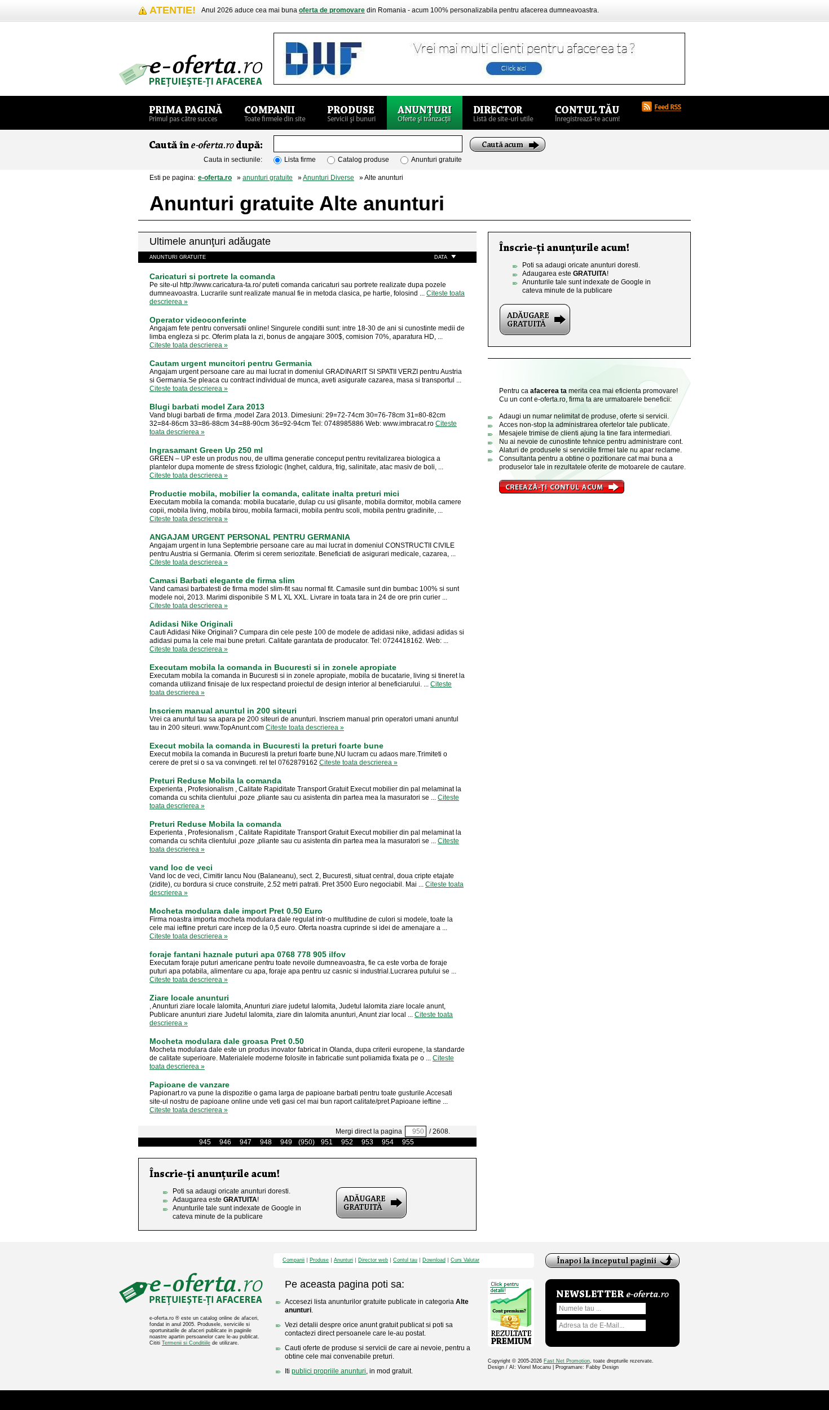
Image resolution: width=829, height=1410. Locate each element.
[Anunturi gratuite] (424, 113)
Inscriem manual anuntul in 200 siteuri (223, 710)
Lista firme (300, 160)
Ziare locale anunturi (189, 997)
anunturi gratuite (267, 178)
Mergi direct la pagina (369, 1131)
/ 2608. (439, 1131)
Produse (319, 1260)
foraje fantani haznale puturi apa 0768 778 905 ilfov (247, 954)
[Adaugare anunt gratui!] (371, 1202)
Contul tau (405, 1260)
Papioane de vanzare (189, 1084)
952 (347, 1142)
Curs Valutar (465, 1260)
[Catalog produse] (351, 113)
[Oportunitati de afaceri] (185, 113)
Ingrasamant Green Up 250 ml (206, 450)
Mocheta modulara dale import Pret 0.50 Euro (236, 910)
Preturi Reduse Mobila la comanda (215, 780)
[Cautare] (507, 144)
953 (367, 1142)
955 (408, 1142)
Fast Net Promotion (567, 1361)
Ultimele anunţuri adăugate (210, 241)
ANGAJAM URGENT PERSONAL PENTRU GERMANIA (249, 536)
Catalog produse (363, 160)
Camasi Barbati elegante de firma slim (221, 580)
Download (434, 1260)
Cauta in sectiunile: (233, 160)
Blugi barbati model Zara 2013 (206, 406)
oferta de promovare (332, 10)
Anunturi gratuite (436, 160)
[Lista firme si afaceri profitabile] (190, 71)
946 (225, 1142)
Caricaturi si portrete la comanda (212, 276)
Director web (373, 1260)
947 (246, 1142)
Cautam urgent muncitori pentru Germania (230, 363)
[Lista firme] (274, 113)
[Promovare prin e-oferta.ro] (561, 486)
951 (327, 1142)
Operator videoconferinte (197, 319)
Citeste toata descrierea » (188, 345)
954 (388, 1142)
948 (266, 1142)
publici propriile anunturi (329, 1371)
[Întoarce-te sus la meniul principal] (612, 1260)
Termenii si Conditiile (186, 1343)
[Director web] (503, 113)
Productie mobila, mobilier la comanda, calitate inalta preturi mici (274, 493)
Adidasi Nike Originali (191, 623)
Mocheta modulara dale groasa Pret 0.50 (226, 1041)
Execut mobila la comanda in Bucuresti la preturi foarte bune (266, 745)
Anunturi (343, 1260)
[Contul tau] (587, 113)
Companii (294, 1260)
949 (286, 1142)
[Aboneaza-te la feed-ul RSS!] (666, 106)
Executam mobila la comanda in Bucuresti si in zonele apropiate (272, 667)
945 (205, 1142)
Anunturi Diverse (328, 178)
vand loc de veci (181, 867)
